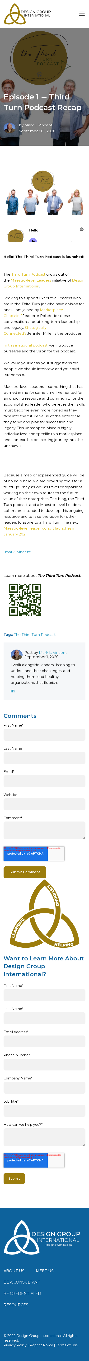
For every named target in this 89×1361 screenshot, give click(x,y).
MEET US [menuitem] (45, 1271)
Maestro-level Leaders (31, 280)
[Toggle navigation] (82, 13)
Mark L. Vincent (38, 125)
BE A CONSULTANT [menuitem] (22, 1282)
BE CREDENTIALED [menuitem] (22, 1293)
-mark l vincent (17, 552)
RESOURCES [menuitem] (16, 1305)
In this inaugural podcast (25, 345)
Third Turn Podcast (28, 274)
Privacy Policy (15, 1345)
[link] (42, 1237)
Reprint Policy (41, 1345)
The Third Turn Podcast (35, 634)
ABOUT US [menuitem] (14, 1271)
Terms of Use (67, 1345)
